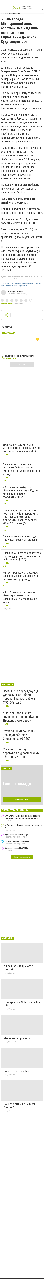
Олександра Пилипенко (15, 292)
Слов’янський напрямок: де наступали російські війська (20, 538)
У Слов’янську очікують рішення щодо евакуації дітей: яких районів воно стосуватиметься (21, 492)
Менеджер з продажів (17, 1038)
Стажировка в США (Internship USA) (22, 1004)
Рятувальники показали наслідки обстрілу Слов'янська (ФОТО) (19, 735)
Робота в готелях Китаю (18, 1071)
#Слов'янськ (5, 284)
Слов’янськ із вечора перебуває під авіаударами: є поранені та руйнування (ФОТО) (22, 556)
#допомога (23, 286)
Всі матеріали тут (22, 799)
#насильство (6, 286)
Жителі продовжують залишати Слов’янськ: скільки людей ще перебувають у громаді (21, 576)
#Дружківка (16, 284)
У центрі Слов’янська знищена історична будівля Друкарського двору (21, 716)
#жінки (14, 286)
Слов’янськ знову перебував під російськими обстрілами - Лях (21, 753)
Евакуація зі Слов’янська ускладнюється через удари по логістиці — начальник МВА (21, 448)
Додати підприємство (22, 857)
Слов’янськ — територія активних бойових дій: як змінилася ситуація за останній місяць (22, 469)
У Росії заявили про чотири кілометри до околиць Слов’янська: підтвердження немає (20, 597)
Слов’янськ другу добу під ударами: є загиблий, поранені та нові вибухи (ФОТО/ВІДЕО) (20, 696)
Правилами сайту (9, 358)
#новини (38, 284)
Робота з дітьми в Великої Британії (19, 1105)
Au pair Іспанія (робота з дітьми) (18, 967)
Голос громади (17, 783)
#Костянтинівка (28, 284)
